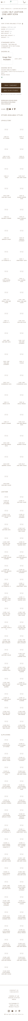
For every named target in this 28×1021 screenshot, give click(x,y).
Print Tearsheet (11, 85)
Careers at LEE (14, 996)
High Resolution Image (8, 102)
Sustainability (14, 1003)
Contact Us (14, 990)
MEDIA (14, 999)
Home (2, 8)
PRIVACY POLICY (14, 1007)
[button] (2, 2)
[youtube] (10, 109)
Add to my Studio (11, 90)
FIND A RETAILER (5, 103)
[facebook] (13, 109)
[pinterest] (15, 109)
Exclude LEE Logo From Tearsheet (12, 94)
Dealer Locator (14, 997)
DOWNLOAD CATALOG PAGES (9, 100)
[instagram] (8, 109)
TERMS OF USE (14, 1005)
